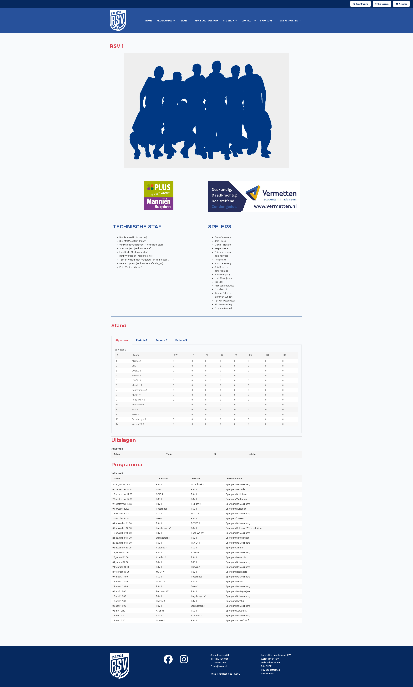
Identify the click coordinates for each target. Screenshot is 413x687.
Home (148, 20)
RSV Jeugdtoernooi (206, 20)
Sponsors (266, 20)
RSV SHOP (228, 20)
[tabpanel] (206, 389)
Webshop (402, 4)
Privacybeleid (267, 673)
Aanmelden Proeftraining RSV (276, 655)
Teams (183, 20)
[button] (173, 20)
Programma (164, 20)
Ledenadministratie (270, 662)
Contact (247, 20)
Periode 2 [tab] (161, 340)
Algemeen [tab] (122, 340)
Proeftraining (362, 4)
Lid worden (383, 4)
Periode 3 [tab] (181, 340)
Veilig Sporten (289, 20)
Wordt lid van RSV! (270, 658)
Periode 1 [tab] (141, 340)
